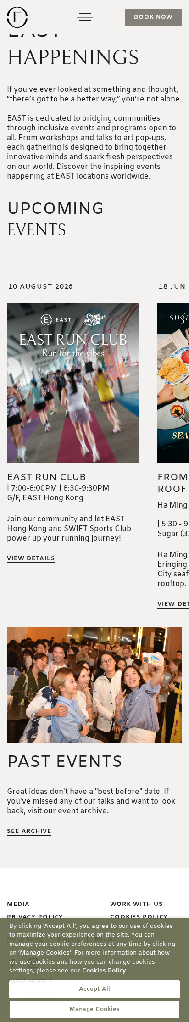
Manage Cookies (94, 1009)
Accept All (94, 989)
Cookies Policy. (104, 971)
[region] (94, 969)
